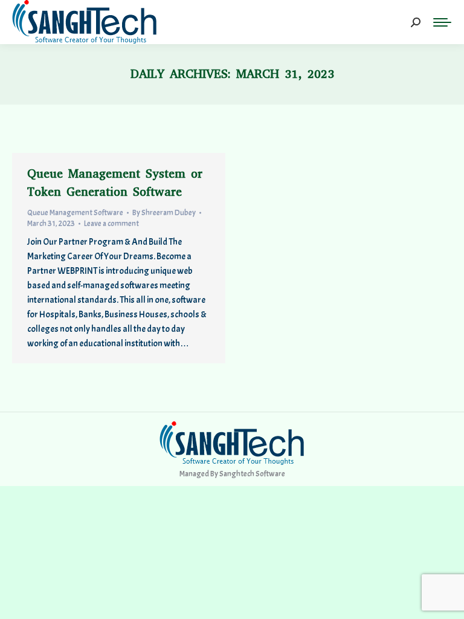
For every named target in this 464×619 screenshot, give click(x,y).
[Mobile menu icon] (442, 22)
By (164, 213)
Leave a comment (111, 223)
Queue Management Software (75, 213)
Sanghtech (236, 474)
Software (270, 474)
